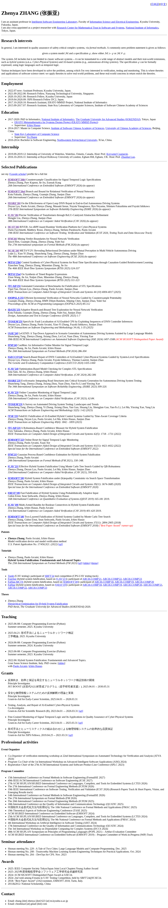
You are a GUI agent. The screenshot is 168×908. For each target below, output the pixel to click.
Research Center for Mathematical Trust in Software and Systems (90, 27)
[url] (60, 544)
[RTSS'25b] (14, 262)
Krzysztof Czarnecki (117, 154)
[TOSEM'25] (15, 321)
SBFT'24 (49, 576)
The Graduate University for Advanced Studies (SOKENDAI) (108, 119)
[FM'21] (12, 454)
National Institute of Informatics (142, 27)
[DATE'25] (14, 309)
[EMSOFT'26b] (16, 179)
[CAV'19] (13, 504)
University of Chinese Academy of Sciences (128, 128)
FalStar (11, 584)
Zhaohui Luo (128, 157)
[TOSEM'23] (15, 404)
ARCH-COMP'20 (144, 581)
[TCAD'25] (14, 286)
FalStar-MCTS (15, 581)
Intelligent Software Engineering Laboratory (54, 21)
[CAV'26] (13, 215)
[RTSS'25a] (14, 274)
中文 (163, 4)
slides (61, 663)
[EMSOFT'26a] (16, 191)
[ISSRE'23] (14, 380)
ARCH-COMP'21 (92, 579)
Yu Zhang (32, 137)
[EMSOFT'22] (16, 439)
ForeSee (12, 579)
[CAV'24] (13, 368)
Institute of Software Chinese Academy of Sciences (77, 128)
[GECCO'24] (15, 357)
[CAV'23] (13, 392)
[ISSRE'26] (14, 203)
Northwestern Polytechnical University (77, 140)
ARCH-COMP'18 (104, 581)
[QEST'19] (14, 493)
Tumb (11, 576)
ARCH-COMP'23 (132, 579)
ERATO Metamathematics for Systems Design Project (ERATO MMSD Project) (56, 122)
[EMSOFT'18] (16, 516)
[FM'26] (12, 238)
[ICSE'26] (13, 250)
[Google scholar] (18, 174)
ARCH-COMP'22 (112, 579)
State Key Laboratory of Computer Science (36, 134)
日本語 (155, 4)
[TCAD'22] (14, 428)
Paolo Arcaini (20, 666)
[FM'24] (12, 345)
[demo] (94, 563)
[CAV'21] (13, 466)
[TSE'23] (13, 416)
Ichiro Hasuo (33, 125)
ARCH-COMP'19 (124, 581)
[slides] (86, 563)
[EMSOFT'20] (16, 478)
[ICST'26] (13, 227)
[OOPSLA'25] (16, 297)
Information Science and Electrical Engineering (114, 21)
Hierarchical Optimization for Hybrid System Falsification (38, 603)
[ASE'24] (13, 333)
